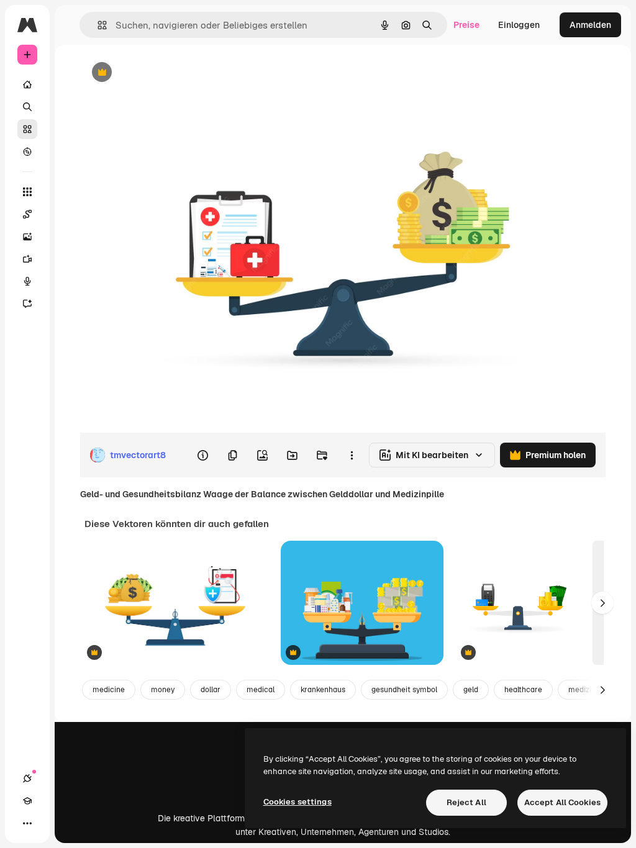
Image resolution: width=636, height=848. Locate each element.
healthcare (523, 690)
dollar (210, 690)
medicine (109, 690)
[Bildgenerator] (27, 236)
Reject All (466, 802)
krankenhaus (323, 690)
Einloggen (519, 24)
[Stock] (27, 129)
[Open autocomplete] (97, 25)
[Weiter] (602, 603)
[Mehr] (27, 823)
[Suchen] (27, 107)
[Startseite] (27, 84)
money (163, 690)
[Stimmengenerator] (27, 281)
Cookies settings (297, 801)
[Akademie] (27, 801)
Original (159, 73)
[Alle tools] (27, 192)
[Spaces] (27, 214)
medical (261, 690)
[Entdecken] (27, 151)
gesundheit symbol (404, 690)
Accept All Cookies (562, 802)
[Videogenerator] (27, 259)
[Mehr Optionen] (351, 455)
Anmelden (590, 24)
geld (470, 690)
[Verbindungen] (27, 778)
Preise (466, 24)
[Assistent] (27, 303)
